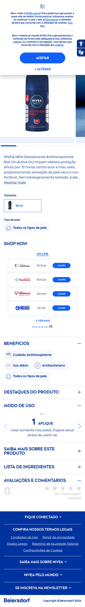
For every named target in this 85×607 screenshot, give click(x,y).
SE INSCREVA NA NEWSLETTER (41, 588)
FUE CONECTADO (42, 517)
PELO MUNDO (41, 575)
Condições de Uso (24, 537)
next (79, 426)
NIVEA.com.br (33, 13)
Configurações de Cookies (42, 550)
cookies (17, 42)
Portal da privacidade (58, 537)
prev (5, 426)
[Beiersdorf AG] (17, 601)
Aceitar (42, 58)
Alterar (44, 69)
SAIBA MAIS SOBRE (41, 562)
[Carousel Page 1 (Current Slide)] (41, 413)
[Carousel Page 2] (43, 413)
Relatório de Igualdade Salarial (55, 544)
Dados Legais (17, 544)
